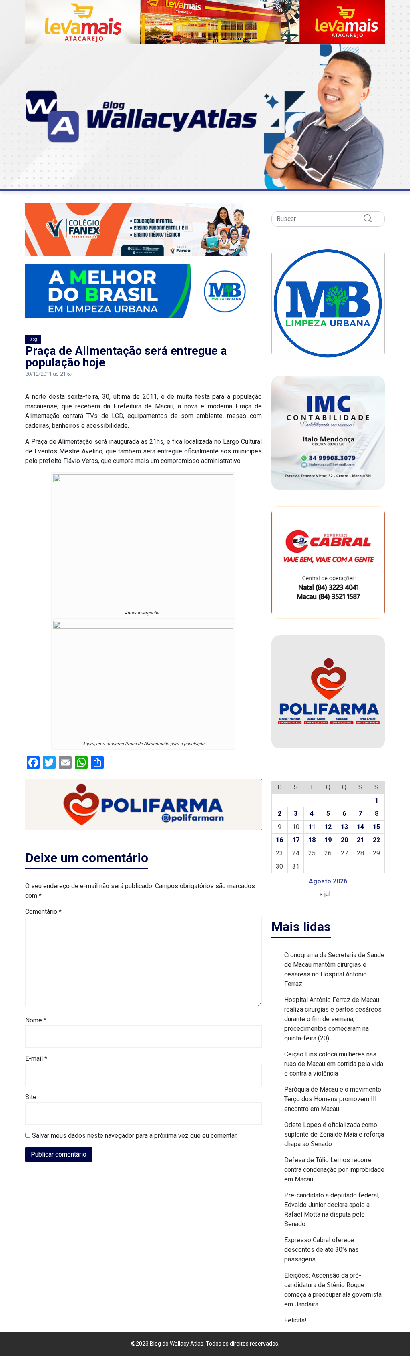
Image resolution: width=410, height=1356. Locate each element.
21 (360, 840)
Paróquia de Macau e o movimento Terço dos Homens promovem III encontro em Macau (332, 1099)
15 (376, 827)
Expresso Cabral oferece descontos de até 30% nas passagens (321, 1249)
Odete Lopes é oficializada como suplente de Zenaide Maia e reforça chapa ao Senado (334, 1134)
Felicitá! (295, 1320)
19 (328, 840)
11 (312, 827)
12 (328, 827)
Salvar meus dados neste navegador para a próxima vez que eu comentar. (134, 1135)
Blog (33, 339)
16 (279, 840)
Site (30, 1097)
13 (344, 827)
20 (344, 840)
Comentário (43, 911)
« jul (325, 894)
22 (376, 840)
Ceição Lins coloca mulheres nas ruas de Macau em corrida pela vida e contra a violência (333, 1063)
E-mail (36, 1058)
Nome (35, 1020)
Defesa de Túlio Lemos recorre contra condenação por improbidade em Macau (334, 1169)
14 (360, 827)
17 (295, 840)
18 (312, 840)
